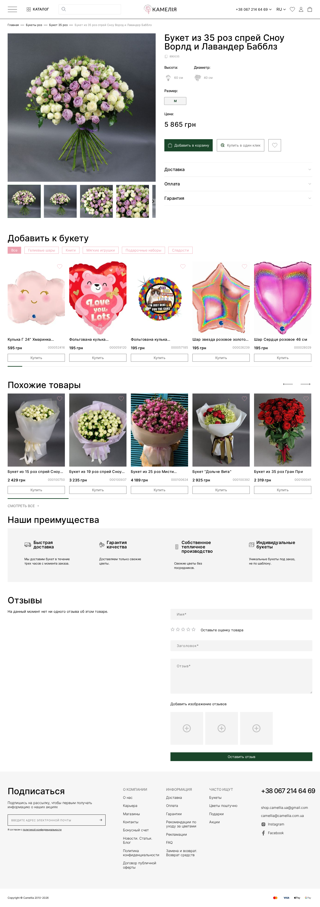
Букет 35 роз (58, 25)
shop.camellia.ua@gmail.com (284, 808)
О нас (128, 798)
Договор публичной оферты (139, 865)
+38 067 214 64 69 (288, 791)
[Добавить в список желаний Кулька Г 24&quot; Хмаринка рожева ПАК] (59, 266)
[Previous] (288, 384)
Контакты (130, 822)
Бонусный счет (136, 830)
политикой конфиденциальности (42, 829)
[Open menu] (12, 9)
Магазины (131, 814)
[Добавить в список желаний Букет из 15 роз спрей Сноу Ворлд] (59, 398)
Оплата (172, 806)
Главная (13, 25)
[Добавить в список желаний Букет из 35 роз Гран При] (306, 398)
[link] (36, 297)
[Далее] (153, 201)
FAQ (169, 842)
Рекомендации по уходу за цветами (181, 824)
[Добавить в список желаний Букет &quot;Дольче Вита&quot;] (244, 398)
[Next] (305, 384)
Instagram (276, 824)
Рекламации (176, 834)
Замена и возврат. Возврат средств (181, 853)
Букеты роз (34, 25)
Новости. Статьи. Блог (137, 840)
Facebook (276, 833)
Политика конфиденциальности (140, 853)
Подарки (216, 814)
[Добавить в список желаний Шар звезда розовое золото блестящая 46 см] (244, 266)
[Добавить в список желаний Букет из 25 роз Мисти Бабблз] (182, 398)
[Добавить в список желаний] (274, 145)
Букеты (215, 798)
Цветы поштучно (223, 806)
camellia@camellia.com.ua (282, 816)
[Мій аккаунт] (301, 9)
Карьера (130, 806)
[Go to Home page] (160, 9)
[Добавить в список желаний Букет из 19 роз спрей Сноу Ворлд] (121, 398)
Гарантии (174, 814)
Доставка (174, 798)
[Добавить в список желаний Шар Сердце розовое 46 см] (306, 266)
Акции (214, 822)
